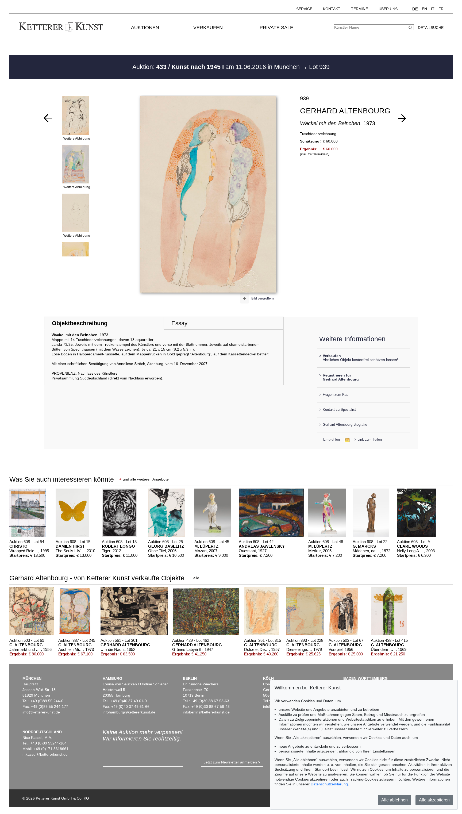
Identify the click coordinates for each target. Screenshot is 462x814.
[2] (48, 118)
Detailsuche (431, 27)
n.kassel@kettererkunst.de (45, 754)
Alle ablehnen (394, 800)
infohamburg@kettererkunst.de (129, 712)
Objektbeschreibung (79, 323)
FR (441, 9)
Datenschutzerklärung (329, 784)
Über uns (388, 9)
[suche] (411, 27)
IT (432, 9)
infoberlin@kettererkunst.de (206, 712)
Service (304, 9)
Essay (179, 323)
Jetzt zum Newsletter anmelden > (232, 762)
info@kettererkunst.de (41, 712)
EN (424, 9)
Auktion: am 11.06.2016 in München (216, 66)
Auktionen (145, 27)
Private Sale (276, 27)
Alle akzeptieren (434, 800)
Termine (359, 9)
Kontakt (331, 9)
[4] (402, 118)
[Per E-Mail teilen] (345, 439)
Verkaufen (208, 27)
